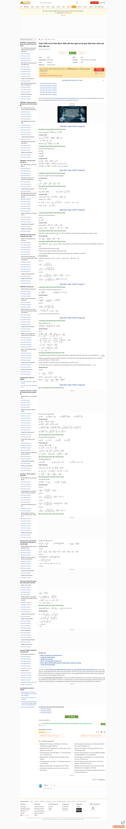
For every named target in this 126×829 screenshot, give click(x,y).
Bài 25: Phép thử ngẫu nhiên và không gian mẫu (29, 547)
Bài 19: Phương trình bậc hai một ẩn (28, 410)
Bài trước (62, 53)
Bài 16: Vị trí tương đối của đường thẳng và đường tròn (28, 334)
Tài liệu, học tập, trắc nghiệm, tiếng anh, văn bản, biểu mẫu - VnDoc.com (29, 2)
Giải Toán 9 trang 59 (25, 210)
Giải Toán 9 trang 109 (26, 364)
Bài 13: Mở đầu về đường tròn (28, 289)
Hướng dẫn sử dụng (25, 808)
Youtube (50, 808)
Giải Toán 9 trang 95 (25, 324)
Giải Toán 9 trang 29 (25, 116)
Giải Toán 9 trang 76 (25, 266)
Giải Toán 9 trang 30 (25, 118)
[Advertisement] (63, 26)
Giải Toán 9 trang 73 (25, 254)
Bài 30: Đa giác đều (26, 630)
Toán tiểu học (65, 810)
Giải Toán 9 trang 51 (25, 186)
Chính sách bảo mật (39, 810)
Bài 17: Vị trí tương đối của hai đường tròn (28, 350)
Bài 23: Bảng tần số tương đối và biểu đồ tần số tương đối (28, 492)
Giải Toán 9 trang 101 (26, 342)
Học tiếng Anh (65, 806)
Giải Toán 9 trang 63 (25, 568)
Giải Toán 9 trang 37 (25, 139)
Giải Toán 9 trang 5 (25, 400)
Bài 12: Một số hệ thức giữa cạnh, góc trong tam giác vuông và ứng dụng (61, 663)
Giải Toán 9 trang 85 (25, 293)
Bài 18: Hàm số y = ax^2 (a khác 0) (29, 397)
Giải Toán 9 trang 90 (25, 307)
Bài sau (82, 53)
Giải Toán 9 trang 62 (46, 712)
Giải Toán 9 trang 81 (25, 280)
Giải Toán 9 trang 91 (25, 314)
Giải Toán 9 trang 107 (26, 360)
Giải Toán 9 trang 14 (25, 73)
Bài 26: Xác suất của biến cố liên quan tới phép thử (28, 558)
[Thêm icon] (45, 785)
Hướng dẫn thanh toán (39, 811)
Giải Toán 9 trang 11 (25, 66)
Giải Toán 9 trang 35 (25, 134)
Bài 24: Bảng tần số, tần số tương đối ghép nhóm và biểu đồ (28, 514)
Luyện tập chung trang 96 (27, 326)
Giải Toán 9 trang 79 (25, 616)
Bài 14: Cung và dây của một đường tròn (28, 299)
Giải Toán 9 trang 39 (25, 145)
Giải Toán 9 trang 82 (25, 283)
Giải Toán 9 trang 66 (25, 577)
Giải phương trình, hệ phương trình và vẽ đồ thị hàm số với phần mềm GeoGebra (29, 694)
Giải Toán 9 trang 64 (25, 226)
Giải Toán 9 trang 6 (25, 53)
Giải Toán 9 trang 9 (25, 58)
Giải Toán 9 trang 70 (25, 249)
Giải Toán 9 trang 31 (25, 125)
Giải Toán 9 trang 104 (26, 353)
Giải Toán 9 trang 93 (25, 319)
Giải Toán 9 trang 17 (25, 429)
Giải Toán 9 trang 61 (46, 710)
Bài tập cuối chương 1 (26, 94)
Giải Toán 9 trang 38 (25, 495)
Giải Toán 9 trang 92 (25, 317)
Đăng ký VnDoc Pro (24, 810)
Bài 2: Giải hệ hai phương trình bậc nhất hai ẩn (29, 63)
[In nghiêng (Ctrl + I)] (51, 785)
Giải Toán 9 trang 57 (25, 206)
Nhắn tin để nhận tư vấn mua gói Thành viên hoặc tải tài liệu (64, 11)
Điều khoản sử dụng (39, 808)
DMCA (35, 815)
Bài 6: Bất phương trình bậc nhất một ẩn (28, 142)
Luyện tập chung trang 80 (48, 664)
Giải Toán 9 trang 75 (25, 264)
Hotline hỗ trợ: (64, 13)
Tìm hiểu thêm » (43, 73)
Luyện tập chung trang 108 (28, 362)
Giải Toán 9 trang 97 (25, 328)
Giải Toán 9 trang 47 (25, 173)
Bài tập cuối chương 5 (26, 369)
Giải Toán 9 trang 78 (25, 271)
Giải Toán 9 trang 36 (25, 486)
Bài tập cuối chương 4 (26, 278)
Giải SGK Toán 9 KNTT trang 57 (48, 90)
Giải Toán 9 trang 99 (25, 337)
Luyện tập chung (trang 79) (28, 614)
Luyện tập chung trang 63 (48, 657)
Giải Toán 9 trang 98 (25, 331)
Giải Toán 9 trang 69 (25, 247)
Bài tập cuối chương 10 (26, 684)
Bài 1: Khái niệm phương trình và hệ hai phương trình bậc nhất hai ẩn (28, 49)
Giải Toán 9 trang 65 (25, 231)
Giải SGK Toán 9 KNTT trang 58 (48, 92)
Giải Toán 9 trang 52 (25, 528)
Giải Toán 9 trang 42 (25, 154)
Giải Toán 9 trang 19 (25, 434)
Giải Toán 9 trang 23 (25, 91)
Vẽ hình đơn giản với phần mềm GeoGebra (28, 698)
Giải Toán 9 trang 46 (25, 170)
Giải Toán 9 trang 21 (25, 87)
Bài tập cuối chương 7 (26, 532)
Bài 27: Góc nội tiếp (26, 585)
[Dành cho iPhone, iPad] (79, 809)
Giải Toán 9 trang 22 (25, 89)
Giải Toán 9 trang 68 (25, 245)
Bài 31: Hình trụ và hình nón (28, 654)
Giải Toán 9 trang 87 (25, 302)
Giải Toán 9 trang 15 (25, 425)
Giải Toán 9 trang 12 (25, 69)
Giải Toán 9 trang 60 (46, 709)
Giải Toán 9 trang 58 (25, 208)
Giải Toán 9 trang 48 (25, 175)
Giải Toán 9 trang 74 (25, 262)
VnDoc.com (39, 39)
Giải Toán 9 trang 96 (25, 661)
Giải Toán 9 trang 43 (25, 157)
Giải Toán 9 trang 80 (25, 276)
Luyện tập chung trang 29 (27, 461)
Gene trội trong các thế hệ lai (27, 707)
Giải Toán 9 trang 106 (26, 357)
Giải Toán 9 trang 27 (25, 111)
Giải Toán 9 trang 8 (25, 56)
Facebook (50, 806)
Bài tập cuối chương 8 (26, 575)
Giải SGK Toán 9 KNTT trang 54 (48, 83)
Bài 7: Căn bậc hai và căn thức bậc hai (28, 165)
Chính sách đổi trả (38, 813)
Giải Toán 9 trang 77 (25, 269)
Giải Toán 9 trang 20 (25, 80)
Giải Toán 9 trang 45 (25, 168)
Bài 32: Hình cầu (25, 670)
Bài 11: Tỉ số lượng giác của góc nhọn (51, 661)
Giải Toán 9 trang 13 (25, 71)
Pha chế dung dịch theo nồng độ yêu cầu (28, 382)
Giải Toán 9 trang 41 (25, 150)
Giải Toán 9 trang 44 (25, 508)
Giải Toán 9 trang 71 (25, 594)
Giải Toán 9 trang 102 (26, 344)
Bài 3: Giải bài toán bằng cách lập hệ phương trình (28, 84)
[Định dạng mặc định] (54, 785)
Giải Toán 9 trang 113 (26, 374)
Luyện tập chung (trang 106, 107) (29, 682)
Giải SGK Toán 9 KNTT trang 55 (48, 85)
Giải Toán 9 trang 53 (25, 191)
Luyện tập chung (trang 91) (28, 639)
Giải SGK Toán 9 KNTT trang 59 (48, 94)
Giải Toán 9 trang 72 (25, 252)
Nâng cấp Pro (94, 2)
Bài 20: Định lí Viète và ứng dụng (28, 440)
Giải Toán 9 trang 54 (25, 199)
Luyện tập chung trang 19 (27, 78)
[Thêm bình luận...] (74, 789)
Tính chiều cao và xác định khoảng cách (29, 386)
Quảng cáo (23, 811)
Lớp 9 (42, 39)
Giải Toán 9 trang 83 (25, 628)
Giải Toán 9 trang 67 (25, 242)
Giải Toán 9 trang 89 (25, 637)
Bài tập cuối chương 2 (26, 152)
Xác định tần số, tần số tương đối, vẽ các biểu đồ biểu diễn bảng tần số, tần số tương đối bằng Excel (29, 703)
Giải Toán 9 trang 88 (25, 304)
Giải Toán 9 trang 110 (26, 367)
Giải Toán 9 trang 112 (26, 371)
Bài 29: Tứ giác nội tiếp (27, 618)
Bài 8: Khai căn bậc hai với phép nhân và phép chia (27, 178)
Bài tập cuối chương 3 (47, 659)
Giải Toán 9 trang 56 (25, 203)
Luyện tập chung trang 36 (27, 136)
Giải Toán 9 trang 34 (25, 132)
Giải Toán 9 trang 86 (25, 296)
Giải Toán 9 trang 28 (25, 114)
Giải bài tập (64, 808)
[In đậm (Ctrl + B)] (47, 785)
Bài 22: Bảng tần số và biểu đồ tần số (28, 478)
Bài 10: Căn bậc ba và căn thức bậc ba (51, 655)
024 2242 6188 (88, 817)
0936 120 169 (25, 815)
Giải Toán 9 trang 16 (25, 76)
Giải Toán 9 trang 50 (25, 184)
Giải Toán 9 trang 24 (25, 96)
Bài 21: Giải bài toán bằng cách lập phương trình (29, 453)
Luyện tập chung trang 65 (27, 570)
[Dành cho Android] (79, 811)
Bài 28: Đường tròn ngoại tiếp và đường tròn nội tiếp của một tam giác (29, 598)
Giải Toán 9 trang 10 (25, 60)
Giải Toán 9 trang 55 (25, 201)
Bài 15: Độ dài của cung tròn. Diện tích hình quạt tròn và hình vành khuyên (29, 311)
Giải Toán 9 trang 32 (25, 127)
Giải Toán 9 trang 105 (26, 355)
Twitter (49, 810)
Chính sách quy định (39, 806)
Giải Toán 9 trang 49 (25, 181)
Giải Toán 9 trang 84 (25, 291)
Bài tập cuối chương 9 (26, 644)
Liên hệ (22, 813)
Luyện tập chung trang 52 (50, 735)
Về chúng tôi (23, 806)
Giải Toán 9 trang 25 (25, 98)
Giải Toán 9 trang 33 (25, 129)
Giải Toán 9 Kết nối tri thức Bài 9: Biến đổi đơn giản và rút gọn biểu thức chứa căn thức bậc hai (63, 98)
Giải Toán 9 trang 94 (25, 321)
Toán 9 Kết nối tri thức (50, 39)
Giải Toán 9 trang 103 (26, 346)
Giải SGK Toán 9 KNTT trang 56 (48, 88)
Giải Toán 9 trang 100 (26, 339)
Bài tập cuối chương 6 (26, 465)
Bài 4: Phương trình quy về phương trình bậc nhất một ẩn (28, 108)
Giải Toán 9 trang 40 (25, 147)
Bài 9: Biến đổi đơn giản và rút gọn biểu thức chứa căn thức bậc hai (28, 195)
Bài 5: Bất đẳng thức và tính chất (28, 122)
